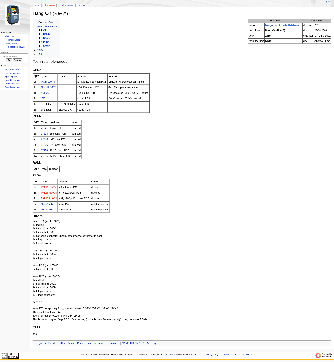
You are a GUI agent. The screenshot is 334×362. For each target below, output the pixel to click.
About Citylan (230, 354)
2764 (43, 128)
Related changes (13, 73)
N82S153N (47, 204)
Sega (154, 343)
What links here (12, 69)
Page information (12, 87)
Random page (11, 43)
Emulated (114, 343)
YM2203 (45, 93)
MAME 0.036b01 (131, 343)
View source (68, 5)
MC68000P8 (48, 81)
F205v (61, 343)
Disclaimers (247, 354)
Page (37, 5)
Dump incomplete (96, 343)
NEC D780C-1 (49, 87)
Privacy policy (211, 354)
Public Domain (169, 354)
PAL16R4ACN (49, 198)
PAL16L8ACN (48, 187)
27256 (44, 139)
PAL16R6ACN (49, 193)
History (82, 5)
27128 (44, 133)
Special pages (11, 76)
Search (4, 52)
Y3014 (44, 98)
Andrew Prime (76, 343)
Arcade (52, 343)
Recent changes (12, 40)
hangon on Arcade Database (282, 25)
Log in (327, 1)
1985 (146, 343)
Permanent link (12, 84)
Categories (40, 343)
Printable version (12, 80)
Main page (9, 36)
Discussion (50, 5)
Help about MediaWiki (15, 47)
